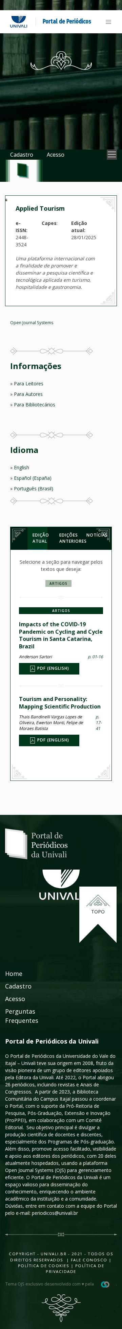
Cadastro (21, 154)
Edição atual (40, 538)
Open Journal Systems (31, 323)
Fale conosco (88, 1259)
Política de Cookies (43, 1265)
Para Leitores (28, 383)
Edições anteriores (66, 538)
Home (13, 973)
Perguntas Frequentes (21, 1016)
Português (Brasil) (33, 488)
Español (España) (33, 478)
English (21, 467)
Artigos (58, 583)
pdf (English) (52, 668)
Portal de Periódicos (67, 21)
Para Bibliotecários (34, 404)
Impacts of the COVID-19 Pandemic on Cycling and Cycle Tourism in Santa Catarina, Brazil (61, 635)
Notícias (93, 535)
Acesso (55, 154)
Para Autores (28, 394)
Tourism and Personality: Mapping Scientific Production (60, 702)
